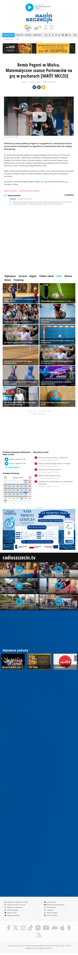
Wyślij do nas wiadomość (66, 35)
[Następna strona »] (49, 411)
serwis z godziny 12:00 (17, 463)
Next (76, 658)
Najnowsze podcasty (15, 650)
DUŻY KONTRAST (52, 915)
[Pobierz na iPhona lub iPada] (62, 925)
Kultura (68, 276)
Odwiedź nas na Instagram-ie (56, 35)
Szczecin (23, 276)
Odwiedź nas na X (53, 35)
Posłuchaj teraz (51, 907)
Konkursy (37, 35)
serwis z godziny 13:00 (17, 459)
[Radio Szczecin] (39, 17)
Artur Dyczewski (49, 82)
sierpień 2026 (17, 478)
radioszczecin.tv (19, 557)
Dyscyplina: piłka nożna (29, 191)
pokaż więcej (13, 467)
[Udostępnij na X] (39, 87)
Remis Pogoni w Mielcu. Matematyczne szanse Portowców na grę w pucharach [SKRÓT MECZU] (39, 70)
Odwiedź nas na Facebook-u (49, 35)
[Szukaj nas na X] (16, 925)
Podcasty (19, 35)
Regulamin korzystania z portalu (55, 946)
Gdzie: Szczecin (10, 191)
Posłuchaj (19, 280)
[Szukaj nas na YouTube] (46, 925)
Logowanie (49, 910)
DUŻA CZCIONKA (51, 913)
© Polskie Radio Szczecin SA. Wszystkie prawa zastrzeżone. (26, 946)
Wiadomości (9, 35)
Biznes (8, 280)
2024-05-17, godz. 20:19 (21, 199)
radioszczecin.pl (12, 913)
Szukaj (69, 35)
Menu (75, 35)
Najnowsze (10, 276)
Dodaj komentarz (14, 195)
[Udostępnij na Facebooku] (34, 87)
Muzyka (28, 35)
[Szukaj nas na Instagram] (23, 925)
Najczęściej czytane (40, 452)
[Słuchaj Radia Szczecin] (29, 7)
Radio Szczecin (9, 39)
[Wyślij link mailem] (43, 87)
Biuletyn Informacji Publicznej (55, 905)
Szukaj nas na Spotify (63, 35)
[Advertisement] (39, 225)
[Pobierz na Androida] (54, 925)
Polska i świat (46, 276)
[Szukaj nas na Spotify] (38, 925)
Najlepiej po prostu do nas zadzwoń (46, 35)
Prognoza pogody (12, 910)
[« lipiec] (6, 477)
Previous (2, 658)
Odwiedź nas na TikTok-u (59, 35)
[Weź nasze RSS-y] (39, 932)
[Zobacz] (39, 48)
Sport (17, 39)
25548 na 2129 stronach (38, 414)
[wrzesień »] (29, 477)
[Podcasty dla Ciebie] (69, 925)
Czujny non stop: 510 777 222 (16, 905)
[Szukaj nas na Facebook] (9, 925)
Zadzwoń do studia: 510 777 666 (17, 902)
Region (33, 276)
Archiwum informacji (11, 473)
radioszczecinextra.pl (13, 915)
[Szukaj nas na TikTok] (30, 925)
